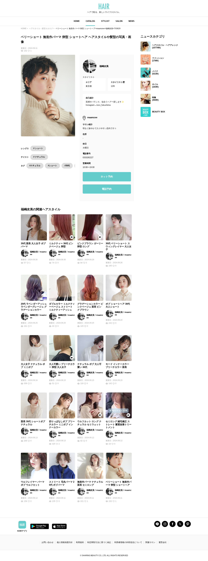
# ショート (38, 148)
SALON (119, 21)
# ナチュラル (39, 157)
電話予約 (107, 189)
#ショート (52, 165)
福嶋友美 (104, 66)
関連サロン (150, 542)
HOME (77, 21)
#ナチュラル (34, 165)
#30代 (67, 165)
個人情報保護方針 (65, 542)
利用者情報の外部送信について (128, 542)
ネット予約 (107, 176)
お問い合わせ (47, 542)
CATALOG (90, 21)
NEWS (131, 21)
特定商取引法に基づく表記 (99, 542)
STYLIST (105, 21)
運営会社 (163, 542)
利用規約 (80, 542)
